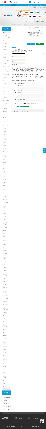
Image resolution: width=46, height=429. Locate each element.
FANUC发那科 (4, 117)
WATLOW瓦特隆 (5, 35)
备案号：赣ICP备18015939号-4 (24, 426)
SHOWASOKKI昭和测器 (6, 324)
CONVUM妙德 (5, 154)
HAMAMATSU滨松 (5, 270)
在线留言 (37, 5)
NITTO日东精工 (5, 196)
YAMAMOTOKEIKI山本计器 (6, 37)
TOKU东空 (4, 139)
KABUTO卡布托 (5, 103)
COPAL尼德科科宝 (5, 239)
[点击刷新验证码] (24, 103)
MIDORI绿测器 (5, 295)
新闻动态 (18, 5)
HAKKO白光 (4, 273)
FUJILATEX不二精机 (5, 253)
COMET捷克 (4, 54)
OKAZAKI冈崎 (5, 346)
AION (3, 321)
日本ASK (4, 40)
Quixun (4, 88)
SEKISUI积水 (4, 372)
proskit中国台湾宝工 (5, 301)
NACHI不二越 (34, 27)
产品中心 (14, 5)
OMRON (4, 363)
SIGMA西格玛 (4, 210)
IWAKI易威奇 (4, 261)
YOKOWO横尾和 (5, 222)
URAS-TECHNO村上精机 (6, 66)
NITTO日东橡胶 (5, 323)
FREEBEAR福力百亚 (5, 227)
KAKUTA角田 (4, 122)
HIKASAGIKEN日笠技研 (6, 74)
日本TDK (4, 52)
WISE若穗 (4, 233)
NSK (3, 360)
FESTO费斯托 (4, 341)
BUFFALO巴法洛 (5, 111)
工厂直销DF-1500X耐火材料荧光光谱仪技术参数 (7, 397)
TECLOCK (4, 188)
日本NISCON (4, 375)
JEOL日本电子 (4, 171)
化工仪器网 (35, 426)
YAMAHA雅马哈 (5, 83)
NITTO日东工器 (5, 374)
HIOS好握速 (4, 256)
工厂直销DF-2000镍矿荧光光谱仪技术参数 (7, 400)
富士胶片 (4, 340)
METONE (4, 290)
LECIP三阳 (4, 128)
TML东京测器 (4, 77)
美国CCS (4, 120)
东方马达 (4, 207)
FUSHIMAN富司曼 (5, 108)
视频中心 (27, 5)
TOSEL (4, 185)
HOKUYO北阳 (5, 159)
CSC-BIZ (4, 236)
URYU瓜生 (4, 137)
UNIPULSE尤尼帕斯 (5, 125)
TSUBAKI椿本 (4, 284)
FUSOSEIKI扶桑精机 (5, 298)
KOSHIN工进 (4, 332)
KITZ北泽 (4, 264)
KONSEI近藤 (4, 329)
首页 (27, 27)
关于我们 (9, 5)
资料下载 (32, 5)
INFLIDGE (4, 281)
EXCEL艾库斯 (4, 173)
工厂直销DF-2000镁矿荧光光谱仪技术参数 (7, 409)
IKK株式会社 (4, 377)
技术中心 (23, 5)
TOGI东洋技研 (5, 142)
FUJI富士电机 (4, 131)
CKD (3, 343)
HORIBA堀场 (4, 230)
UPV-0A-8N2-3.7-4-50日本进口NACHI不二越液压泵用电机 (21, 111)
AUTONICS (4, 190)
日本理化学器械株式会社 (6, 307)
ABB (3, 205)
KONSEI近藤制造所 (5, 202)
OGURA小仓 (4, 134)
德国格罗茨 (4, 86)
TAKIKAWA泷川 (5, 213)
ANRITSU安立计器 (5, 247)
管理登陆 (39, 426)
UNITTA (4, 383)
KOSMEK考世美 (5, 335)
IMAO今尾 (4, 338)
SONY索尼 (4, 193)
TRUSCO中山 (4, 162)
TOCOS (4, 114)
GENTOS (4, 91)
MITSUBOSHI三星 (5, 352)
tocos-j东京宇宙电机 (5, 309)
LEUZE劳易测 (4, 244)
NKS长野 (4, 168)
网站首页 (4, 5)
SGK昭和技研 (4, 358)
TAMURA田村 (4, 278)
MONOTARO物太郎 (5, 43)
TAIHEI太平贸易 (5, 63)
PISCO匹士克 (4, 156)
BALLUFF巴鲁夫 (5, 46)
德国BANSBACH (5, 80)
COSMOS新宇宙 (5, 349)
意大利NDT (4, 49)
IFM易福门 (4, 216)
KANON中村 (4, 219)
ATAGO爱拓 (4, 267)
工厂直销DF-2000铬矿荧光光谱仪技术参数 (7, 403)
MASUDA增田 (4, 105)
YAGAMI (4, 241)
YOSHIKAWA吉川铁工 (5, 386)
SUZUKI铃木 (4, 176)
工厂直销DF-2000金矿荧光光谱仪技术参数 (7, 406)
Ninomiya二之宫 (5, 326)
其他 (3, 32)
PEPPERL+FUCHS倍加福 (6, 60)
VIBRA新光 (4, 145)
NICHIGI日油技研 (5, 287)
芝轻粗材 (4, 355)
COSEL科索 (4, 69)
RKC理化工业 (4, 258)
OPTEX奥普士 (4, 250)
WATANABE (4, 357)
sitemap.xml (29, 426)
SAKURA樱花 (4, 148)
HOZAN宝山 (4, 315)
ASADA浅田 (4, 292)
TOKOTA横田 (4, 182)
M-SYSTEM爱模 (5, 97)
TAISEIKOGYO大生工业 (6, 100)
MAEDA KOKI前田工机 (6, 71)
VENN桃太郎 (4, 57)
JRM (3, 151)
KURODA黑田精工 (5, 312)
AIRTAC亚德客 (5, 304)
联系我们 (41, 5)
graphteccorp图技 (5, 199)
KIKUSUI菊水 (4, 179)
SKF (3, 165)
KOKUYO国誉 (5, 224)
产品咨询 (31, 43)
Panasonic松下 (4, 366)
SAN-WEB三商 (5, 275)
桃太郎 (4, 306)
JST (3, 380)
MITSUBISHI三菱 (5, 369)
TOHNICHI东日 (5, 318)
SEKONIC (4, 94)
